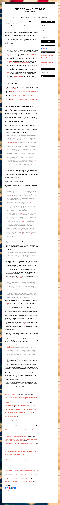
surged (8, 167)
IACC (21, 229)
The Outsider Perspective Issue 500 (47, 60)
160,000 (11, 143)
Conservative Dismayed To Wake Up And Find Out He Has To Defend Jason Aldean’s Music (21, 470)
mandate (17, 136)
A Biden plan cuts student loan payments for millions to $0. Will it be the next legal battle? (21, 429)
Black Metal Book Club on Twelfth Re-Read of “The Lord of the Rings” (17, 478)
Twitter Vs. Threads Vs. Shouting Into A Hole (13, 467)
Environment (15, 491)
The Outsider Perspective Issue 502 (47, 55)
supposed (20, 222)
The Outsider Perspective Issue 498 (47, 64)
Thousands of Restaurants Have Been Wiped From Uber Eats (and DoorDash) (19, 443)
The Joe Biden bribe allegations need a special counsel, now (15, 423)
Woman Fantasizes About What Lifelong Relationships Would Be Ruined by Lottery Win (21, 474)
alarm (35, 160)
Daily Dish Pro (25, 500)
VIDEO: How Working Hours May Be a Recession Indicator (15, 433)
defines (23, 221)
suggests (9, 217)
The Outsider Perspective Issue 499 (47, 62)
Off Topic (7, 490)
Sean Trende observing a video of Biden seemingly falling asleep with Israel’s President (20, 451)
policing (25, 213)
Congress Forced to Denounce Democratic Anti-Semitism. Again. (21, 95)
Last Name (43, 30)
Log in (42, 500)
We (32, 344)
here (26, 27)
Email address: (43, 35)
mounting (18, 346)
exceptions (8, 256)
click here (22, 25)
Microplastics (30, 491)
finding (16, 152)
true (30, 344)
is (24, 344)
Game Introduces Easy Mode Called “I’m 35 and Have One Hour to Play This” (19, 481)
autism (28, 346)
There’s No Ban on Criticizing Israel (11, 394)
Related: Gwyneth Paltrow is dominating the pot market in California (17, 402)
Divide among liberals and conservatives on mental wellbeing (16, 459)
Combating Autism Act (21, 233)
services (31, 346)
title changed (33, 233)
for (14, 346)
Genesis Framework (32, 500)
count (12, 195)
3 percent (26, 194)
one (21, 344)
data (9, 156)
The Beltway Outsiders (30, 9)
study (23, 147)
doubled (27, 158)
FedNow (26, 491)
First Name (43, 25)
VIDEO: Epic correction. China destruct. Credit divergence (15, 436)
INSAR (30, 202)
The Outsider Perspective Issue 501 (47, 57)
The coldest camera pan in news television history (14, 456)
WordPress (39, 500)
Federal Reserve (21, 491)
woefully (8, 346)
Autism (8, 491)
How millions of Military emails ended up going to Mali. (14, 454)
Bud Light (11, 491)
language (21, 213)
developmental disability (11, 142)
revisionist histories (10, 347)
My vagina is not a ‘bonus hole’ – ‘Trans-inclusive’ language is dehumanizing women (20, 425)
